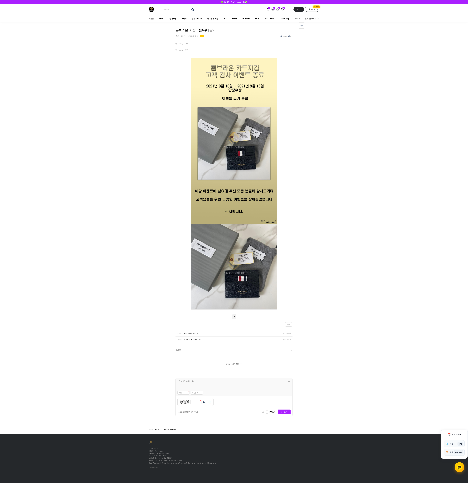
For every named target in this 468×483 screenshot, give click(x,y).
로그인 (299, 9)
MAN (234, 19)
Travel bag (284, 19)
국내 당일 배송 (212, 19)
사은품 (151, 19)
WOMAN (246, 19)
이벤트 (184, 19)
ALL (225, 19)
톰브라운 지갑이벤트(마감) (192, 340)
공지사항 (173, 19)
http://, (181, 44)
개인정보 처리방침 (170, 429)
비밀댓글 (272, 412)
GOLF (297, 19)
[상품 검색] (193, 10)
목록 (288, 324)
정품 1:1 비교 (197, 19)
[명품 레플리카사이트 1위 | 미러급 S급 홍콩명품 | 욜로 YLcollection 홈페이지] (151, 9)
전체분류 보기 (310, 19)
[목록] (302, 26)
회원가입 (312, 9)
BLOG (161, 19)
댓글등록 (284, 412)
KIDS (257, 19)
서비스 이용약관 (154, 429)
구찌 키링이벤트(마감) (191, 333)
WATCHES (269, 19)
